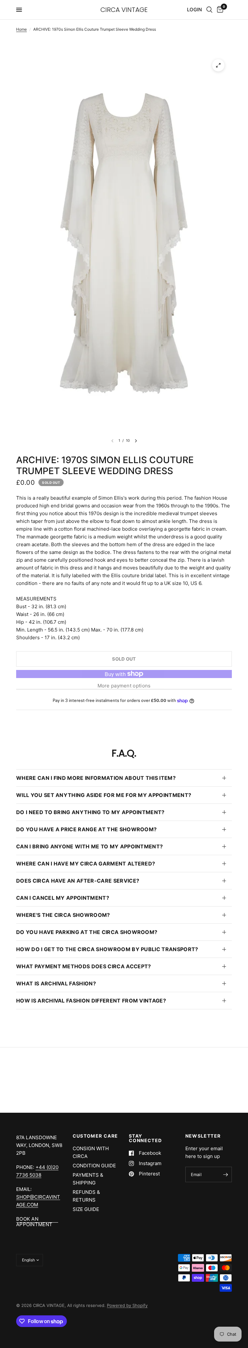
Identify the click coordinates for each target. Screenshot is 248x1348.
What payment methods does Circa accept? (83, 966)
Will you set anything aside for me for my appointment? (103, 795)
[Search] (209, 9)
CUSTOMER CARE (95, 1136)
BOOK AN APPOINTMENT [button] (34, 1219)
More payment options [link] (124, 685)
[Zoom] (218, 65)
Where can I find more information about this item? (96, 778)
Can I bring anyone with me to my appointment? (89, 846)
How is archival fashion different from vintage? (91, 1000)
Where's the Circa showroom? (63, 915)
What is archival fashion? (56, 983)
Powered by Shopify (127, 1305)
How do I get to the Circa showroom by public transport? (107, 949)
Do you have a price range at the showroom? (86, 829)
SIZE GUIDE (86, 1209)
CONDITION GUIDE (94, 1165)
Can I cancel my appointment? (62, 898)
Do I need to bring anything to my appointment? (90, 812)
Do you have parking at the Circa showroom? (86, 932)
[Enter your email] (225, 1174)
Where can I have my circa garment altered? (85, 863)
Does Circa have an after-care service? (77, 880)
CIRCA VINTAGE (124, 9)
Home (21, 29)
